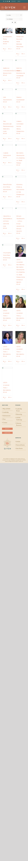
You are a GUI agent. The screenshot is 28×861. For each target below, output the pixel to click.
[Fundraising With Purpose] (7, 31)
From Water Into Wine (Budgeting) (7, 187)
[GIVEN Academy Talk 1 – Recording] (7, 373)
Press (4, 419)
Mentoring (19, 414)
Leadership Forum (19, 410)
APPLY (19, 1)
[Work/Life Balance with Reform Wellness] (20, 31)
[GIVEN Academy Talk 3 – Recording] (7, 337)
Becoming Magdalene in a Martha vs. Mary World (20, 158)
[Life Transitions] (7, 91)
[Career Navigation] (7, 147)
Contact (5, 422)
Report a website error (19, 461)
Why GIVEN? (6, 409)
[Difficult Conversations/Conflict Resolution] (7, 62)
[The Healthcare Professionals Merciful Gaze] (7, 116)
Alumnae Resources (18, 424)
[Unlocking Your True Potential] (7, 247)
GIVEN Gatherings (19, 419)
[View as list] (15, 22)
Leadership (6, 412)
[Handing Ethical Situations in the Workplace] (20, 179)
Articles (18, 441)
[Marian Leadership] (20, 91)
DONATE (13, 1)
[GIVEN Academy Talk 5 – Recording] (7, 301)
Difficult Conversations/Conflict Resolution (11, 70)
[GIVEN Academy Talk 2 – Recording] (20, 337)
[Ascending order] (21, 15)
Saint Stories (19, 448)
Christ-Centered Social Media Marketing (20, 126)
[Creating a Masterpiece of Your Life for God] (7, 210)
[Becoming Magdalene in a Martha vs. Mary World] (20, 147)
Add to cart (5, 49)
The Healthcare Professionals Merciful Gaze (8, 126)
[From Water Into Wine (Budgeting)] (7, 179)
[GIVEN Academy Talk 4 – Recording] (20, 301)
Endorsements (6, 415)
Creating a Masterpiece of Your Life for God (7, 221)
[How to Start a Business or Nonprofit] (20, 62)
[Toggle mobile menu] (24, 7)
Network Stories (20, 445)
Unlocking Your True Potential (7, 255)
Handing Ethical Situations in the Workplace (20, 189)
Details (10, 48)
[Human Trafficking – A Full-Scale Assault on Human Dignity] (20, 210)
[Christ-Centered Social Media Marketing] (20, 116)
